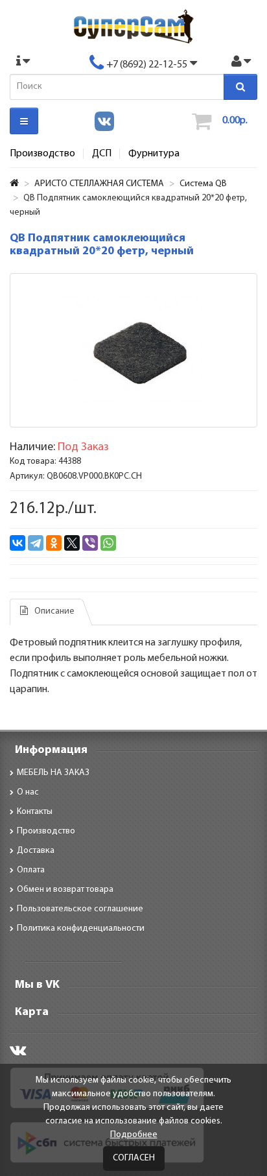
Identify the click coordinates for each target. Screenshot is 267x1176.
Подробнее (133, 1135)
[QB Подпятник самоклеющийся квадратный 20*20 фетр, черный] (133, 350)
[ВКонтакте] (17, 543)
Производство (42, 154)
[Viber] (90, 543)
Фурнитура (154, 154)
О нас (28, 792)
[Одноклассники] (54, 543)
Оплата (31, 870)
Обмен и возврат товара (65, 889)
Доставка (35, 851)
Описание (54, 611)
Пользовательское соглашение (80, 909)
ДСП (101, 154)
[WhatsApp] (108, 543)
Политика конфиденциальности (81, 928)
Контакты (34, 812)
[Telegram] (35, 543)
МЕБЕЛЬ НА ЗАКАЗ (53, 773)
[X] (72, 543)
